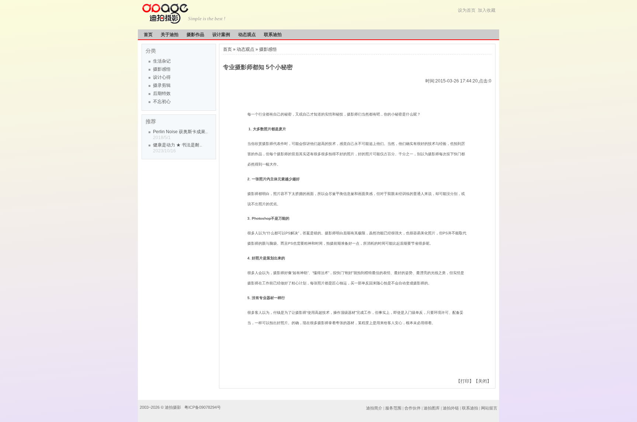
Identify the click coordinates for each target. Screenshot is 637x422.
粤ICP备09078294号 (202, 407)
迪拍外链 (451, 408)
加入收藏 (486, 10)
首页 (148, 34)
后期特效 (162, 93)
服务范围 (394, 408)
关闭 (482, 381)
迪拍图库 (432, 408)
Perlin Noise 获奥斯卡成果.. (180, 131)
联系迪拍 (273, 34)
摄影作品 (195, 34)
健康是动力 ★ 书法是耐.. (177, 145)
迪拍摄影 (173, 407)
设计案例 (221, 34)
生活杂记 (162, 61)
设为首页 (467, 10)
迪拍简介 (374, 408)
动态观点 (247, 34)
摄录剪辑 (162, 85)
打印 (464, 381)
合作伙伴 (412, 408)
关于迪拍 (169, 34)
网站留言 (489, 408)
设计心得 (162, 77)
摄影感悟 (162, 69)
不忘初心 (162, 101)
